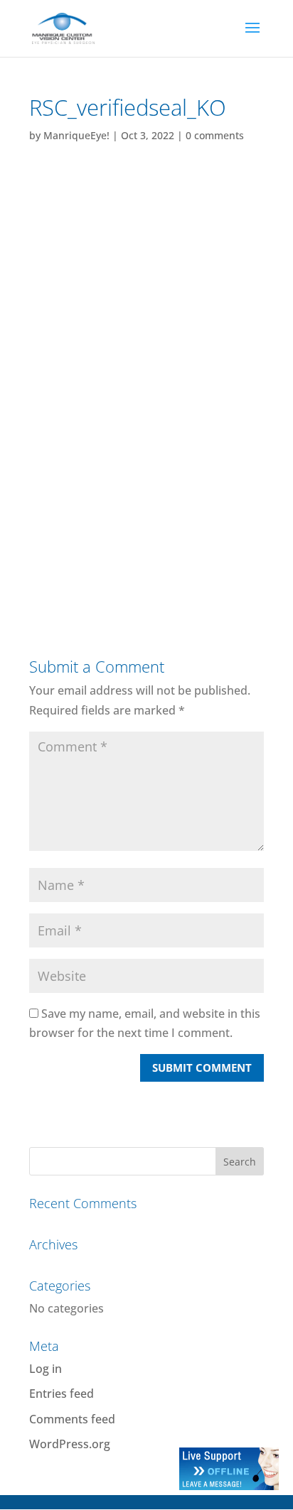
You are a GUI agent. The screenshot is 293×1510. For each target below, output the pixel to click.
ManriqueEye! (76, 135)
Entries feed (61, 1393)
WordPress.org (69, 1444)
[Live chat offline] (229, 1486)
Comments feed (72, 1419)
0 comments (215, 135)
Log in (45, 1368)
